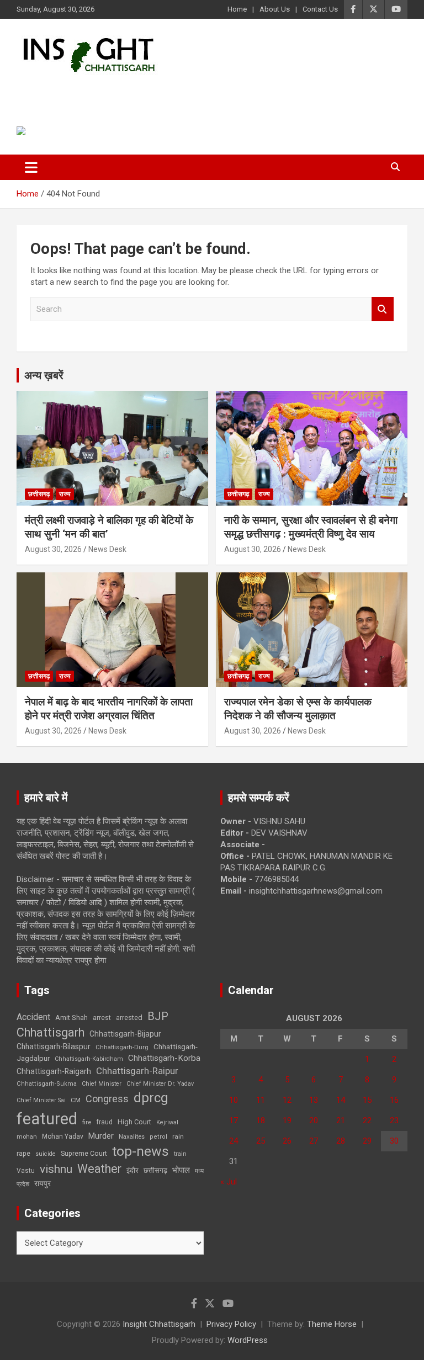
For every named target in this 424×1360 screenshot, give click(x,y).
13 (313, 1100)
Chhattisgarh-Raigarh (54, 1071)
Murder (101, 1136)
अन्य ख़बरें (43, 375)
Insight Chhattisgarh (117, 91)
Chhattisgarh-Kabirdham (89, 1058)
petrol (158, 1136)
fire (86, 1122)
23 (394, 1120)
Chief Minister (101, 1083)
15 (367, 1100)
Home (237, 9)
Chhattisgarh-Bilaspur (54, 1046)
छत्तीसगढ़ (39, 494)
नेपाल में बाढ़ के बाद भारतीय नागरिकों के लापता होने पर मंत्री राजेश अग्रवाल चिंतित (109, 708)
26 (287, 1141)
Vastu (26, 1171)
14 (340, 1100)
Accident (33, 1017)
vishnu (56, 1169)
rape (23, 1153)
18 (260, 1120)
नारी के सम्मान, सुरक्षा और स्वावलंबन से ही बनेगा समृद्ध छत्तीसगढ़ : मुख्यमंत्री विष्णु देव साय (311, 527)
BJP (157, 1016)
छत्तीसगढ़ (155, 1170)
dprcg (151, 1098)
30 (394, 1141)
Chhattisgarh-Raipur (137, 1070)
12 (287, 1100)
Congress (107, 1098)
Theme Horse (332, 1324)
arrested (129, 1017)
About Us (274, 9)
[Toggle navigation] (31, 167)
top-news (140, 1151)
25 (260, 1141)
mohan (27, 1136)
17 (233, 1120)
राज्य (65, 494)
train (180, 1153)
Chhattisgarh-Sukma (47, 1083)
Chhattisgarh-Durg (122, 1047)
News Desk (107, 549)
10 (233, 1100)
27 (313, 1141)
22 (367, 1120)
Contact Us (320, 9)
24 (233, 1141)
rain (178, 1136)
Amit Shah (71, 1017)
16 (394, 1100)
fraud (104, 1122)
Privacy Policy (231, 1324)
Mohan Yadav (62, 1136)
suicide (45, 1153)
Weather (99, 1169)
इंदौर (132, 1170)
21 (340, 1120)
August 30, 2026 (53, 549)
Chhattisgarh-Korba (164, 1058)
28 (340, 1141)
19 (287, 1120)
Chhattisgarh (50, 1032)
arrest (102, 1018)
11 (260, 1100)
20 (313, 1120)
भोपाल (181, 1170)
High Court (134, 1122)
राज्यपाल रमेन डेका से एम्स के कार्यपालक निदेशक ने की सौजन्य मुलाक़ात (298, 708)
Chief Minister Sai (41, 1100)
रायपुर (42, 1183)
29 (367, 1141)
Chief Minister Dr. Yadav (160, 1083)
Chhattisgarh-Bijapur (125, 1033)
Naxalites (132, 1136)
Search (383, 309)
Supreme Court (84, 1153)
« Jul (228, 1182)
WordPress (247, 1340)
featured (47, 1118)
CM (76, 1100)
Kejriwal (167, 1122)
